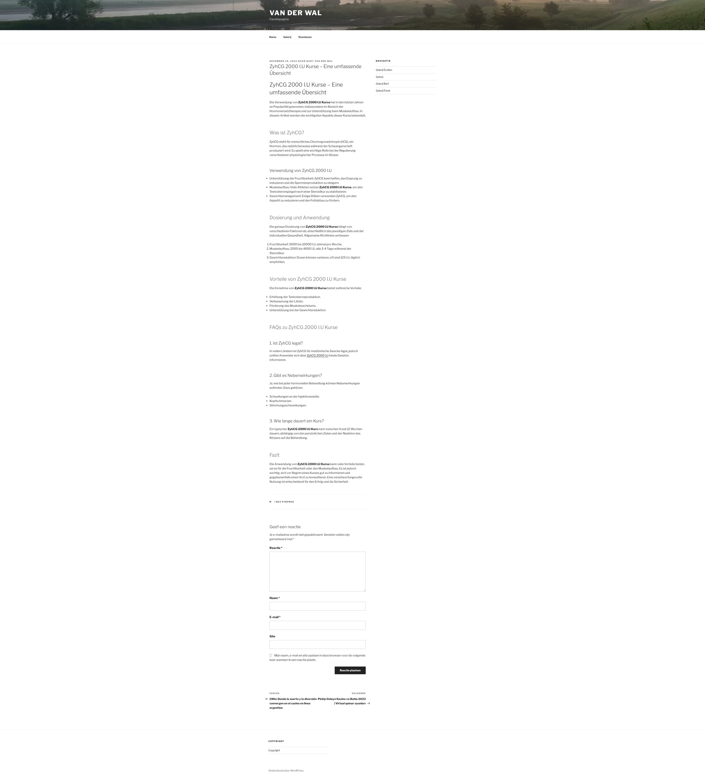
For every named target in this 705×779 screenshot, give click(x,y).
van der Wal (296, 13)
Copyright (274, 750)
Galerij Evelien (384, 69)
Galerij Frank (383, 90)
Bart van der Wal (319, 61)
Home (272, 37)
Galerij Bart (382, 83)
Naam (275, 598)
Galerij (287, 37)
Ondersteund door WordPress (285, 770)
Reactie (276, 548)
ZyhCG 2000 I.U (317, 355)
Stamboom (305, 37)
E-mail (275, 617)
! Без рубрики (284, 501)
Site (272, 636)
